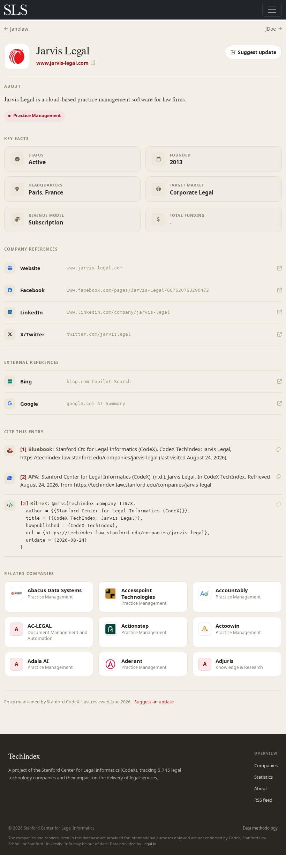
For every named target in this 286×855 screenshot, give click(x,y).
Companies (266, 765)
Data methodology (260, 828)
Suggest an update (154, 702)
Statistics (263, 777)
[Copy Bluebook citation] (278, 449)
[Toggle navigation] (272, 10)
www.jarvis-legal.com (62, 63)
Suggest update (257, 52)
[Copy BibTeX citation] (278, 504)
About (260, 788)
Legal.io (149, 843)
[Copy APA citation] (278, 476)
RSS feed (263, 800)
